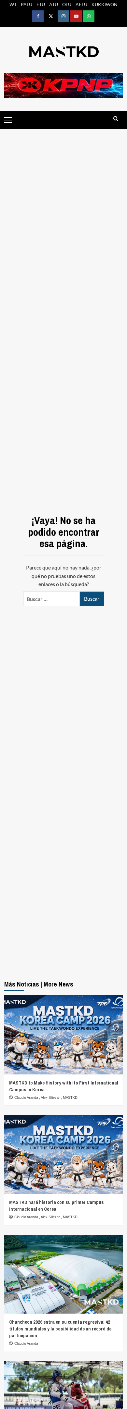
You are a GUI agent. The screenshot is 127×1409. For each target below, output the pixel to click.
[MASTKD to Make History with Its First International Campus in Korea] (63, 1034)
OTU (66, 4)
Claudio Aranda (26, 1097)
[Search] (116, 119)
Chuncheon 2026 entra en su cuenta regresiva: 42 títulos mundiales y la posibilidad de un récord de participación (60, 1328)
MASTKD (70, 1097)
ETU (40, 4)
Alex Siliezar (51, 1097)
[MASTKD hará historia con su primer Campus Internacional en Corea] (63, 1154)
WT (13, 4)
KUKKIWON (105, 4)
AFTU (81, 4)
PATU (26, 4)
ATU (53, 4)
